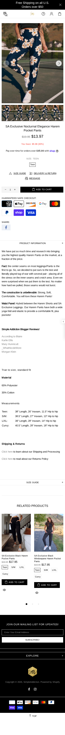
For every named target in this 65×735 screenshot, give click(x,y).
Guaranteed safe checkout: (19, 198)
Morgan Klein (9, 351)
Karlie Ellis (7, 340)
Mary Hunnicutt (10, 344)
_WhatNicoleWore (11, 347)
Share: (6, 222)
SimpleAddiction (32, 13)
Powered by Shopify (50, 682)
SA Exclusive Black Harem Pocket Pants (15, 557)
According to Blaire (12, 336)
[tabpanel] (16, 556)
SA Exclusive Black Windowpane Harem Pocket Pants (47, 558)
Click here (7, 451)
